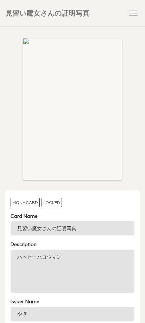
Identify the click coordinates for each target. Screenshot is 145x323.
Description (24, 244)
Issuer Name (25, 301)
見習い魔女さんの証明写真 (47, 12)
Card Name (24, 216)
